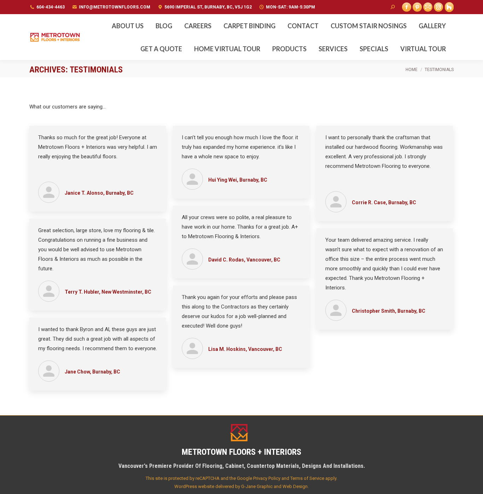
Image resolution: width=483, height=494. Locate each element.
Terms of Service (307, 478)
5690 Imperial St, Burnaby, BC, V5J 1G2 (208, 7)
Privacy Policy (266, 478)
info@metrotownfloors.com (114, 7)
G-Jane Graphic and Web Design (274, 486)
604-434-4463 (50, 7)
